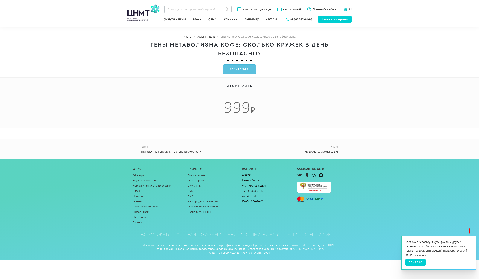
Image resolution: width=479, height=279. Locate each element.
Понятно (415, 262)
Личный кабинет (326, 9)
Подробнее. (420, 255)
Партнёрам (139, 217)
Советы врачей (196, 180)
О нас (212, 19)
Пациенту (251, 19)
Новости (138, 196)
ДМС (190, 196)
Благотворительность (145, 206)
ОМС (190, 191)
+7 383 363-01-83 (301, 19)
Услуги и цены (175, 19)
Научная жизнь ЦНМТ (146, 180)
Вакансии (138, 222)
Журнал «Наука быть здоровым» (152, 185)
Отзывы (137, 201)
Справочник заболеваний (203, 206)
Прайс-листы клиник (199, 211)
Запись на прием (334, 19)
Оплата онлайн (293, 9)
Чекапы (271, 19)
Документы (194, 185)
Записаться (239, 69)
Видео (136, 191)
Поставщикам (141, 211)
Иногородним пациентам (203, 201)
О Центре (138, 175)
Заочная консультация (257, 9)
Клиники (230, 19)
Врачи (197, 19)
